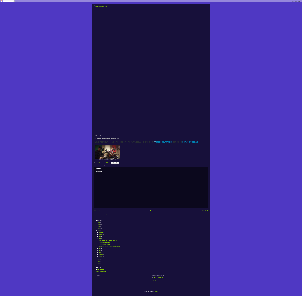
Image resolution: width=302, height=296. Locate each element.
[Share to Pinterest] (118, 163)
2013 (99, 261)
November (101, 232)
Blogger (156, 291)
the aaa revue (112, 165)
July (100, 236)
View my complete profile (101, 271)
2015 (99, 230)
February (101, 254)
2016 (99, 228)
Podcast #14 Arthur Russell (104, 244)
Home (151, 211)
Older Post (205, 211)
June (100, 238)
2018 (99, 224)
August (100, 234)
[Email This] (112, 163)
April (100, 250)
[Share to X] (115, 163)
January (101, 256)
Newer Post (97, 211)
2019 (99, 222)
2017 (99, 226)
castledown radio (100, 165)
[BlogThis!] (113, 163)
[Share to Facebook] (116, 163)
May (100, 248)
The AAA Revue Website (158, 277)
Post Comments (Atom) (104, 214)
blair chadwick (101, 269)
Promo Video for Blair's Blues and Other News (107, 240)
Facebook (155, 279)
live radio (107, 165)
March (100, 252)
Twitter (154, 280)
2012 (99, 263)
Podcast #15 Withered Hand (104, 242)
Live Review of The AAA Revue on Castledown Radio (109, 246)
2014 (99, 259)
